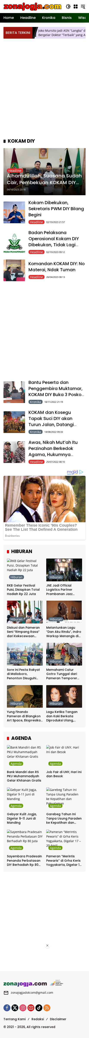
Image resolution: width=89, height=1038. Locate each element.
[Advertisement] (44, 87)
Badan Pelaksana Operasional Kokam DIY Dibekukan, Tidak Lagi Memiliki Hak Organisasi (54, 242)
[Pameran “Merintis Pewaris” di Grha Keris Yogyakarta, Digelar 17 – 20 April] (64, 841)
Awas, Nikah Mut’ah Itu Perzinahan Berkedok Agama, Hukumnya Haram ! (53, 451)
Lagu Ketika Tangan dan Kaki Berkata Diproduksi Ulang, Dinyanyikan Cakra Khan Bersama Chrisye (64, 716)
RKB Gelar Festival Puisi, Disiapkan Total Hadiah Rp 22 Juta (23, 589)
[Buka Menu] (75, 6)
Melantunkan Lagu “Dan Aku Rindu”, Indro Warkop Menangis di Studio (63, 632)
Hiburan (16, 577)
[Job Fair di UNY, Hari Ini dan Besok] (64, 756)
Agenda (16, 764)
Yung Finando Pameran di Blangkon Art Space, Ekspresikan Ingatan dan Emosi (25, 716)
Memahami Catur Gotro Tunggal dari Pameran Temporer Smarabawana (61, 674)
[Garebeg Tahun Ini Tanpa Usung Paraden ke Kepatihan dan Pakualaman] (64, 798)
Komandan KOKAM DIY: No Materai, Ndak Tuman (57, 267)
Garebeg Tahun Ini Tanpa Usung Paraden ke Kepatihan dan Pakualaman (64, 818)
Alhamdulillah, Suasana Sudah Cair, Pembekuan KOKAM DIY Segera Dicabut (44, 179)
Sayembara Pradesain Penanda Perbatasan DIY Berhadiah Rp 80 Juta (24, 860)
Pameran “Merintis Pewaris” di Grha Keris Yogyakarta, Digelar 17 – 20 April (63, 860)
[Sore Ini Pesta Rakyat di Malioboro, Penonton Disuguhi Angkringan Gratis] (25, 654)
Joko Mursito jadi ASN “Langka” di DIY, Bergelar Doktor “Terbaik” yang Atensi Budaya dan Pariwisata (54, 32)
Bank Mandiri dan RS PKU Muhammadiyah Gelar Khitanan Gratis (24, 776)
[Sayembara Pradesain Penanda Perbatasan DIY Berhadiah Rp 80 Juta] (25, 841)
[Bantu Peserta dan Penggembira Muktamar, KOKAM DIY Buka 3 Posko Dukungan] (14, 392)
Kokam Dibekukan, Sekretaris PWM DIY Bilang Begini (56, 209)
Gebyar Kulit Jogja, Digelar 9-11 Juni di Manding (22, 818)
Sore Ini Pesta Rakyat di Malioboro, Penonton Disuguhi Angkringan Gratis (23, 674)
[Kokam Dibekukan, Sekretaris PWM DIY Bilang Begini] (14, 212)
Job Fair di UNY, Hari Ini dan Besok (63, 774)
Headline (14, 171)
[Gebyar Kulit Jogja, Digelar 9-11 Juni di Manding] (25, 798)
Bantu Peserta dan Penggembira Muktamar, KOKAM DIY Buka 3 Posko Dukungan (56, 391)
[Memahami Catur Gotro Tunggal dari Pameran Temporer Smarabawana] (64, 654)
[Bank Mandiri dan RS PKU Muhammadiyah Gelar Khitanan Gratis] (25, 756)
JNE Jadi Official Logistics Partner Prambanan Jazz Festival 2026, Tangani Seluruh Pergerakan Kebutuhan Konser (63, 589)
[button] (68, 6)
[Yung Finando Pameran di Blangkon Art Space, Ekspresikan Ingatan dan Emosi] (25, 696)
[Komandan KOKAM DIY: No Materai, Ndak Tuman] (14, 270)
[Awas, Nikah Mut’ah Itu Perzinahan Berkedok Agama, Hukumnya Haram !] (14, 452)
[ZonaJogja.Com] (32, 6)
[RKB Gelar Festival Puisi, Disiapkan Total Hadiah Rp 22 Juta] (25, 570)
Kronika (35, 402)
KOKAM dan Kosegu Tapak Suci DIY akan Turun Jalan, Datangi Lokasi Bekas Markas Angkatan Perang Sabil (53, 424)
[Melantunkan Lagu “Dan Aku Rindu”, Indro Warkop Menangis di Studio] (64, 612)
